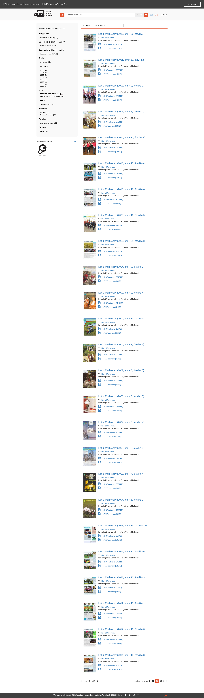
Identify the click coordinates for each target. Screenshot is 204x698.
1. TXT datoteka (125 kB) (112, 618)
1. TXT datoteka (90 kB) (111, 281)
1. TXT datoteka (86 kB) (111, 488)
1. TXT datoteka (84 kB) (111, 229)
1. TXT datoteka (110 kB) (112, 255)
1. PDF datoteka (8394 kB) (112, 484)
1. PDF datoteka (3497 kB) (112, 148)
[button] (68, 4)
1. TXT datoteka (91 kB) (111, 307)
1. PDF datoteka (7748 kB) (112, 510)
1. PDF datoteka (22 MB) (112, 225)
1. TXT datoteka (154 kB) (112, 74)
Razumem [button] (192, 4)
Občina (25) (44, 112)
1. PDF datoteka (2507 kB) (112, 355)
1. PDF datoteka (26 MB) (112, 44)
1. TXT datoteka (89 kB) (111, 204)
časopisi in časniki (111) (49, 54)
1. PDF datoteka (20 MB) (112, 588)
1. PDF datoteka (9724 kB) (112, 122)
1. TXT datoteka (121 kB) (112, 566)
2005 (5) (43, 75)
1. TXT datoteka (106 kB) (112, 643)
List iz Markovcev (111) (48, 46)
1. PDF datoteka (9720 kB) (112, 458)
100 (165, 681)
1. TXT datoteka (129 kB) (112, 152)
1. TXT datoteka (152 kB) (112, 178)
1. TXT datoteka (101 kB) (112, 540)
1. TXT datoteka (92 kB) (111, 592)
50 (161, 681)
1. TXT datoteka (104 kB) (112, 100)
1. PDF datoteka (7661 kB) (112, 432)
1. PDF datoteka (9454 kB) (112, 639)
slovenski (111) (45, 62)
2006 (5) (43, 77)
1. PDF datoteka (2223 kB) (112, 70)
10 (153, 681)
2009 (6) (43, 85)
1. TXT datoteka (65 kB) (111, 333)
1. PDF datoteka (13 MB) (112, 251)
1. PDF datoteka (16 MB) (112, 329)
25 (157, 681)
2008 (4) (43, 82)
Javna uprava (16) (47, 104)
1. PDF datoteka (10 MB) (112, 665)
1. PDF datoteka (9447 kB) (112, 381)
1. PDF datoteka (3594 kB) (112, 174)
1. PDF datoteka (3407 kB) (112, 200)
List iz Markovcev (108, 38)
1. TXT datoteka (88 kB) (111, 126)
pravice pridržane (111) (48, 123)
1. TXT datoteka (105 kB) (112, 411)
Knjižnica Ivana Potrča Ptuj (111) (52, 96)
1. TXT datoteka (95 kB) (111, 359)
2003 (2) (43, 70)
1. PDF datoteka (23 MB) (112, 614)
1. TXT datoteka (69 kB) (111, 514)
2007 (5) (43, 80)
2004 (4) (43, 73)
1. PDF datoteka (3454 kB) (112, 562)
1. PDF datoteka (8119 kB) (112, 303)
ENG (156, 15)
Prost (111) (44, 131)
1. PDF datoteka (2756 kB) (112, 407)
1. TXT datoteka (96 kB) (111, 385)
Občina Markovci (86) (48, 115)
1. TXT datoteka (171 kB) (112, 48)
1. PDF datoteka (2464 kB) (112, 96)
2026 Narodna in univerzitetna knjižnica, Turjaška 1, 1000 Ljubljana (97, 695)
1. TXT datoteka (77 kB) (111, 436)
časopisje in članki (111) (49, 38)
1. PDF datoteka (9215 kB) (112, 277)
